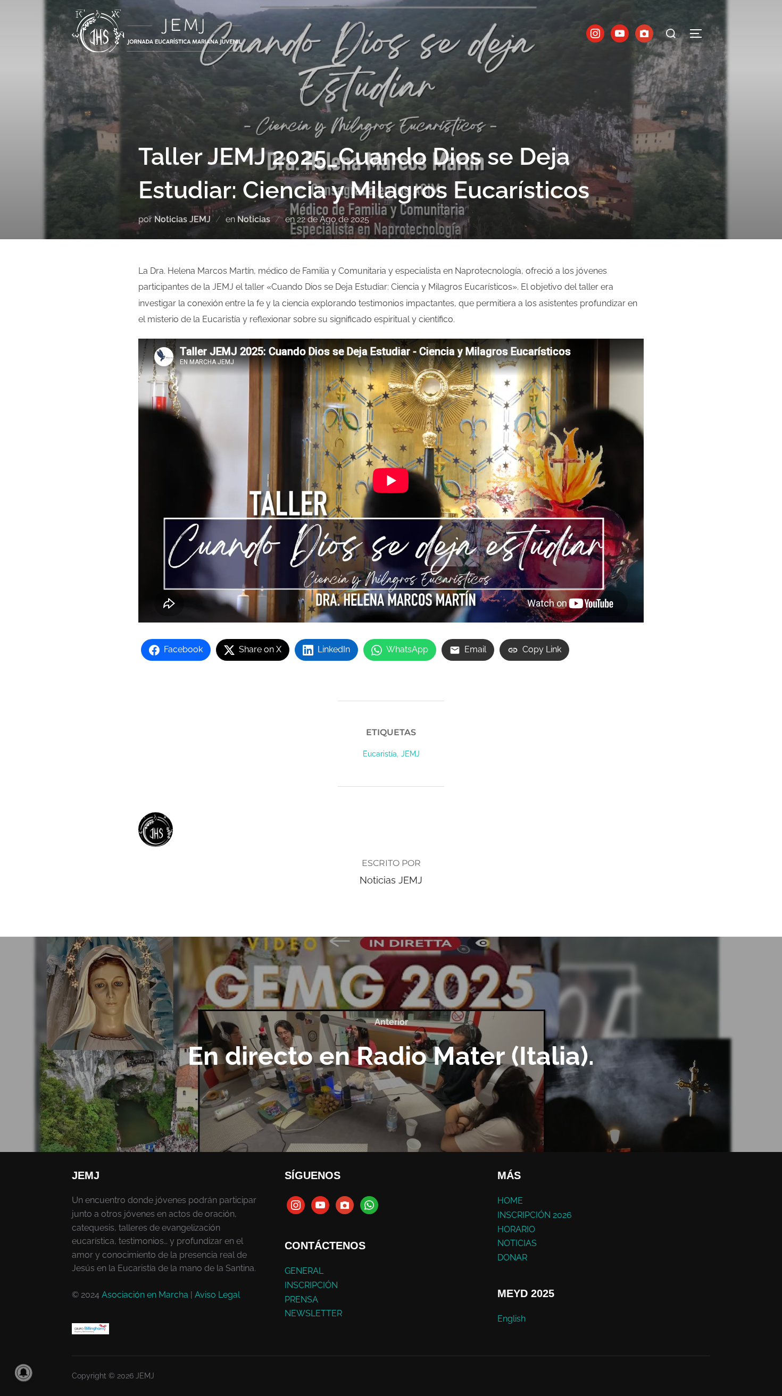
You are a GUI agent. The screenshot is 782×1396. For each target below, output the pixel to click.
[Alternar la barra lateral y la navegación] (699, 33)
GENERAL (304, 1271)
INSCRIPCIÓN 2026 (534, 1215)
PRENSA (301, 1299)
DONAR (512, 1257)
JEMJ (410, 754)
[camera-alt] (644, 33)
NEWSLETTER (313, 1313)
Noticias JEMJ (182, 219)
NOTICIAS (517, 1243)
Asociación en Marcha (145, 1295)
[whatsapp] (369, 1205)
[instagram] (595, 33)
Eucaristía (380, 754)
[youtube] (620, 33)
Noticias (253, 219)
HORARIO (516, 1229)
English (511, 1319)
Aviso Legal (217, 1295)
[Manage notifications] (23, 1372)
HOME (510, 1201)
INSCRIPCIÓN (311, 1285)
